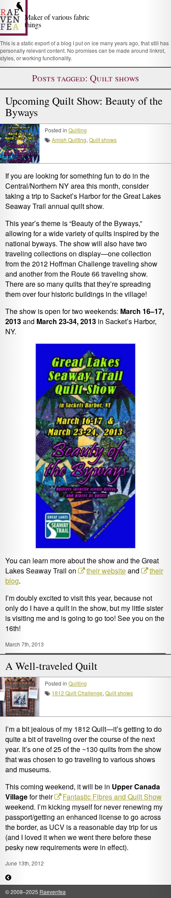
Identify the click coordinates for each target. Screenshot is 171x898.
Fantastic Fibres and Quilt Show (112, 797)
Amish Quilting (69, 139)
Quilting (77, 130)
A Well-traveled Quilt (51, 666)
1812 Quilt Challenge (77, 693)
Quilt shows (103, 139)
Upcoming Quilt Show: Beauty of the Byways (84, 106)
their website (106, 571)
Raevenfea (52, 891)
